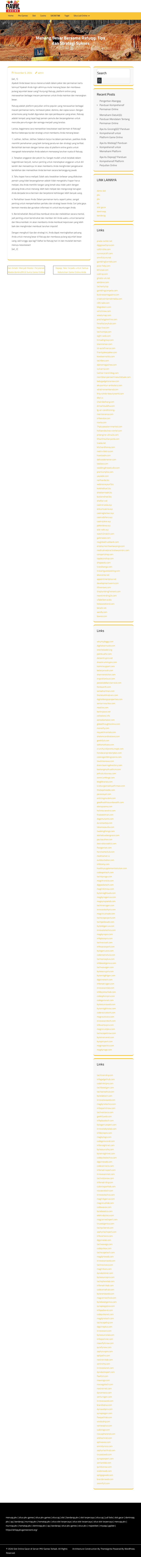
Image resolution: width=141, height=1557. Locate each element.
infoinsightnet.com (105, 1145)
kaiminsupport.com (106, 666)
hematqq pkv (44, 1521)
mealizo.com (102, 707)
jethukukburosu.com (106, 773)
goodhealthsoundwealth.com (110, 802)
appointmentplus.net (106, 579)
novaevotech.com (105, 1190)
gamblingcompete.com (107, 290)
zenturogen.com (104, 1396)
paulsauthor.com (104, 839)
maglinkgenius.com (106, 1198)
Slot (34, 15)
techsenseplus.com (105, 959)
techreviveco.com (105, 1264)
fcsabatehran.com (105, 814)
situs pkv (82, 1525)
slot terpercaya (87, 1517)
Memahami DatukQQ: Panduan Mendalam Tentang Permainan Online (115, 119)
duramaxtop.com (104, 823)
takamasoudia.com (105, 827)
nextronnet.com (104, 1388)
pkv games (23, 15)
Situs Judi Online (80, 15)
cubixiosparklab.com (106, 1186)
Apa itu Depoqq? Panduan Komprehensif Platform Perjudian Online (113, 161)
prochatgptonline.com (107, 319)
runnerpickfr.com (105, 253)
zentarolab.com (104, 1462)
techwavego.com (104, 1244)
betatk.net (101, 607)
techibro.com (103, 360)
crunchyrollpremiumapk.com (110, 748)
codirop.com (102, 274)
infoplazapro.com (104, 938)
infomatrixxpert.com (106, 1170)
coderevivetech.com (106, 1012)
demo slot (101, 190)
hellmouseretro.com (106, 810)
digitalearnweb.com (106, 645)
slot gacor (101, 207)
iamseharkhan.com (105, 691)
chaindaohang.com (105, 401)
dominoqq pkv (39, 1525)
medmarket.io (103, 856)
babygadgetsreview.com (108, 381)
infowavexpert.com (105, 946)
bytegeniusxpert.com (106, 1124)
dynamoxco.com (104, 1392)
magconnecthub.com (106, 1297)
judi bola (109, 1517)
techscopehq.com (105, 1322)
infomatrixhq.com (105, 1182)
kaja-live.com (103, 327)
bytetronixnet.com (105, 1037)
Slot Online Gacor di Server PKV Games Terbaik (35, 1548)
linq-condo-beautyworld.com (110, 393)
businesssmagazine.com (108, 294)
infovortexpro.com (105, 1025)
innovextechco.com (106, 1194)
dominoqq (101, 211)
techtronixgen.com (105, 905)
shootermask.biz (104, 492)
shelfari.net (102, 500)
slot (63, 1517)
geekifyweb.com (104, 1116)
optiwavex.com (104, 1442)
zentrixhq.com (103, 1363)
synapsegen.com (104, 1413)
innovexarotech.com (106, 1020)
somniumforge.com (106, 777)
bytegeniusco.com (105, 950)
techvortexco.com (105, 1112)
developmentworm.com (108, 583)
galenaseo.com (103, 537)
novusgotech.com (105, 1384)
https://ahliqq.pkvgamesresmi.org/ (22, 1529)
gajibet (111, 1525)
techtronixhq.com (105, 1075)
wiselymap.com (104, 315)
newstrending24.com (106, 595)
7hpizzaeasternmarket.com (109, 426)
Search (102, 72)
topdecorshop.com (105, 558)
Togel (66, 15)
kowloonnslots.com (106, 356)
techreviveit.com (104, 942)
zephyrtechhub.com (106, 1450)
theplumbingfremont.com (108, 591)
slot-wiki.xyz (103, 529)
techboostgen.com (105, 1087)
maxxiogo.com (103, 1380)
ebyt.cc (100, 397)
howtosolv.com (104, 455)
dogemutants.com (105, 818)
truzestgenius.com (105, 1223)
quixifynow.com (104, 1347)
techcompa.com (104, 331)
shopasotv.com (103, 562)
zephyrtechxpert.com (106, 1231)
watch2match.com (105, 533)
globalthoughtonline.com (108, 724)
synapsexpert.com (105, 1458)
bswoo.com (102, 616)
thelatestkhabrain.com (107, 695)
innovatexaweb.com (106, 1099)
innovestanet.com (105, 1367)
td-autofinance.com (106, 348)
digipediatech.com (105, 884)
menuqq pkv (11, 1517)
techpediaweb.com (105, 921)
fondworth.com (104, 686)
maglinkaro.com (104, 1268)
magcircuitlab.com (105, 1203)
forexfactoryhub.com (106, 323)
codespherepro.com (106, 996)
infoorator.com (103, 418)
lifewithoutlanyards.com (108, 438)
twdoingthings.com (106, 831)
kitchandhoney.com (106, 447)
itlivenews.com (104, 587)
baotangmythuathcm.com (109, 769)
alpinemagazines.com (107, 364)
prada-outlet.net (104, 241)
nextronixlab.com (105, 1359)
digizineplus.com (104, 1326)
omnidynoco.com (104, 1446)
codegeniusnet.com (106, 1141)
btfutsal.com (102, 269)
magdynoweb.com (105, 1256)
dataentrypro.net (105, 658)
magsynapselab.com (106, 901)
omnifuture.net (104, 257)
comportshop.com (105, 554)
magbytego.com (104, 1137)
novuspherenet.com (106, 1433)
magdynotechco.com (106, 1104)
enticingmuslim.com (106, 798)
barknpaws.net (104, 711)
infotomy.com (103, 864)
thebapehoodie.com (106, 790)
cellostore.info (103, 715)
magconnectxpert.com (107, 1219)
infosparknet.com (105, 1339)
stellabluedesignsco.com (108, 835)
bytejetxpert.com (104, 1041)
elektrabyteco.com (105, 1215)
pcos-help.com (103, 265)
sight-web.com (104, 335)
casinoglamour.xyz (105, 513)
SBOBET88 (55, 15)
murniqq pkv (31, 1521)
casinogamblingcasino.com (109, 757)
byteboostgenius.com (106, 1301)
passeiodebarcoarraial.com (109, 682)
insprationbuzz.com (106, 678)
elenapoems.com (104, 806)
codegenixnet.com (105, 1000)
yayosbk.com (103, 476)
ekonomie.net (103, 574)
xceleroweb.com (104, 1470)
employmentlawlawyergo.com (111, 546)
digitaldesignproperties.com (109, 699)
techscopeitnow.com (106, 1033)
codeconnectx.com (105, 1165)
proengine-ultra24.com (107, 434)
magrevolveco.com (105, 1016)
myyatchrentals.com (106, 732)
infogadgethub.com (106, 1079)
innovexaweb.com (105, 1400)
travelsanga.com (104, 566)
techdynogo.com (104, 876)
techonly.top (102, 286)
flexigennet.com (104, 847)
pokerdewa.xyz (103, 525)
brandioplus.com (104, 1405)
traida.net (101, 443)
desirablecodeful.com (106, 843)
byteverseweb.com (105, 1293)
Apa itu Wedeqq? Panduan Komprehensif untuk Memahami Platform (113, 147)
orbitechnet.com (104, 1438)
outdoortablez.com (105, 860)
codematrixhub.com (106, 954)
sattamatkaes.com (105, 744)
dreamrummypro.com (107, 662)
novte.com (101, 422)
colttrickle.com (103, 249)
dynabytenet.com (105, 1273)
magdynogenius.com (106, 897)
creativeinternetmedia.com (109, 298)
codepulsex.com (104, 1248)
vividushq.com (103, 1421)
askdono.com (103, 282)
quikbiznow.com (104, 1466)
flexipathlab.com (104, 1417)
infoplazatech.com (105, 1120)
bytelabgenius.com (105, 926)
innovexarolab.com (105, 987)
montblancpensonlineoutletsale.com (114, 377)
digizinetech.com (104, 979)
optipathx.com (103, 1355)
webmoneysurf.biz (105, 484)
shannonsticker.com (106, 674)
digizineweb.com (104, 1161)
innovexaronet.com (106, 1174)
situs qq (55, 1517)
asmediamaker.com (106, 719)
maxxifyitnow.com (105, 1343)
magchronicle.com (105, 880)
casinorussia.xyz (104, 504)
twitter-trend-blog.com (107, 372)
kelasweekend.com (105, 603)
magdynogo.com (104, 1049)
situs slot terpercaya (61, 1521)
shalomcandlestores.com (108, 736)
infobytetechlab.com (106, 992)
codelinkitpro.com (105, 1083)
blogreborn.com (104, 307)
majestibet (93, 1525)
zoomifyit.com (103, 1483)
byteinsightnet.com (106, 1153)
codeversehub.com (105, 1289)
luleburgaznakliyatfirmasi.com (111, 785)
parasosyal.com (104, 794)
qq (98, 203)
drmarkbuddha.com (106, 405)
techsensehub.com (105, 1091)
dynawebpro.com (104, 1409)
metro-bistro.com (105, 451)
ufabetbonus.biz (104, 599)
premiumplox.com (105, 471)
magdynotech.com (105, 1318)
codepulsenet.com (105, 1314)
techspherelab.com (105, 1281)
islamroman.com (104, 344)
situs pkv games (26, 1517)
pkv (98, 195)
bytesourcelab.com (105, 1334)
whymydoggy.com (105, 641)
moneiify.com (103, 728)
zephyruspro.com (105, 1351)
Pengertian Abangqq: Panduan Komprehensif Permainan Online (112, 105)
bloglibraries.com (104, 781)
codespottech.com (105, 872)
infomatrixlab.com (105, 1285)
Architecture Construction (84, 1548)
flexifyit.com (102, 1376)
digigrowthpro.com (105, 245)
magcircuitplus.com (106, 1029)
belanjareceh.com (105, 670)
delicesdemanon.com (106, 459)
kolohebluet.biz (104, 488)
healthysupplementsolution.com (112, 868)
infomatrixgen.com (105, 983)
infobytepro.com (104, 1132)
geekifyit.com (103, 740)
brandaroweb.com (105, 1479)
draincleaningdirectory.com (109, 765)
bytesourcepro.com (105, 1277)
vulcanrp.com (103, 368)
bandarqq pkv (72, 1517)
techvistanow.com (105, 1178)
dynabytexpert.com (106, 1372)
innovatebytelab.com (106, 1128)
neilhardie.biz (103, 480)
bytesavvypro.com (105, 971)
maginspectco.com (105, 1045)
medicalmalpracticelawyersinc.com (113, 550)
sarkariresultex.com (106, 703)
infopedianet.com (105, 1310)
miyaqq (103, 1525)
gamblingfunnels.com (107, 261)
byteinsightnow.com (106, 1008)
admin (41, 72)
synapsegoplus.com (106, 1306)
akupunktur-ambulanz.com (109, 385)
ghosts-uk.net (103, 278)
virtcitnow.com (104, 311)
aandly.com (102, 612)
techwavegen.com (105, 967)
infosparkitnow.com (106, 1108)
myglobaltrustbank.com (108, 542)
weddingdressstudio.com (108, 467)
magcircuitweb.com (106, 913)
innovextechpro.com (106, 909)
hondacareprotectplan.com (109, 752)
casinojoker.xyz (104, 521)
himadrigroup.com (105, 339)
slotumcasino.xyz (105, 509)
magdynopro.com (105, 934)
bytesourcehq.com (105, 1149)
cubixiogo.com (103, 1429)
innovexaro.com (104, 1330)
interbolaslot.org (104, 649)
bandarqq (101, 215)
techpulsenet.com (105, 1227)
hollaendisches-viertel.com (109, 430)
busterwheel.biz (104, 496)
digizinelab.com (104, 1240)
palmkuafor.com (104, 654)
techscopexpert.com (106, 917)
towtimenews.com (105, 761)
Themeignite (106, 1548)
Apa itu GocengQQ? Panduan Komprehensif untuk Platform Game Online (115, 133)
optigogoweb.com (105, 1475)
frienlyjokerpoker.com (107, 352)
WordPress (129, 1548)
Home (10, 15)
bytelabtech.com (104, 1095)
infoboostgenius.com (106, 963)
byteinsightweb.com (106, 893)
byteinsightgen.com (106, 975)
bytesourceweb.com (106, 1004)
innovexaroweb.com (106, 1260)
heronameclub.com (105, 851)
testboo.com (102, 463)
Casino (43, 15)
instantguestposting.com (108, 570)
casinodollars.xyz (104, 517)
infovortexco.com (105, 1235)
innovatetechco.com (106, 930)
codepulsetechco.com (106, 1157)
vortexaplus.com (104, 1425)
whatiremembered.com (107, 389)
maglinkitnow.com (105, 888)
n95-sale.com (103, 302)
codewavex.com (104, 1207)
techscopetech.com (106, 1252)
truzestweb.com (104, 1454)
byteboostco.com (104, 1211)
